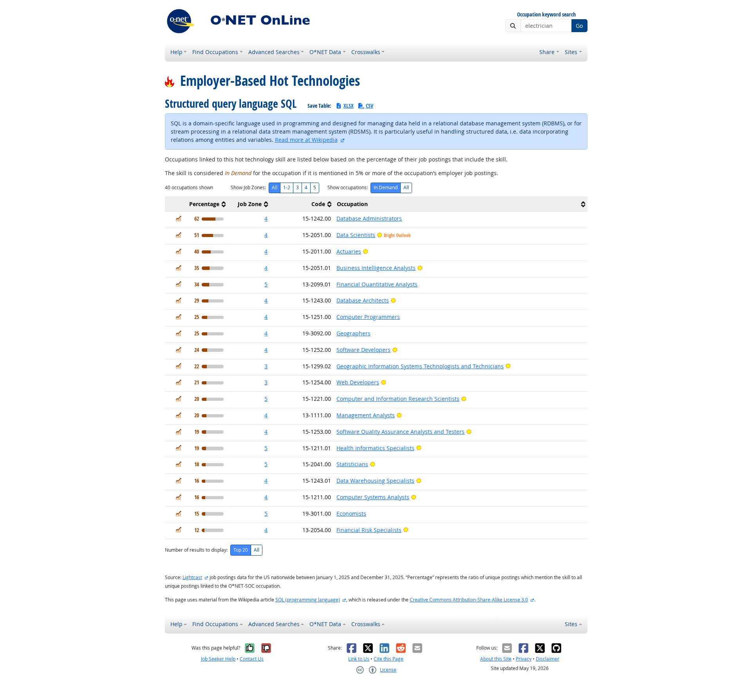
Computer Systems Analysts (372, 497)
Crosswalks (365, 52)
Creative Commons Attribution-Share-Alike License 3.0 (469, 599)
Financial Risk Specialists (368, 530)
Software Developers (363, 349)
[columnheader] (196, 204)
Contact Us (252, 659)
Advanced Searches (274, 52)
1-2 (286, 187)
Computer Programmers (368, 317)
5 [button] (266, 284)
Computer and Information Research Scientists (397, 398)
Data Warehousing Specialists (375, 480)
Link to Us (358, 659)
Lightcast (192, 577)
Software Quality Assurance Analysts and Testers (400, 431)
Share (547, 52)
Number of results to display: (196, 550)
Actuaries (348, 251)
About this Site (496, 659)
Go (579, 25)
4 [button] (266, 218)
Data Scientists (355, 235)
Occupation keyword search (546, 14)
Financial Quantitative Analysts (377, 284)
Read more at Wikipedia (306, 139)
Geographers (353, 333)
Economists (351, 513)
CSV (369, 105)
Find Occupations (215, 52)
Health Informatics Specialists (375, 448)
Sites (571, 52)
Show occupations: (347, 187)
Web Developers (357, 382)
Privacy (523, 659)
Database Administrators (369, 218)
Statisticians (352, 464)
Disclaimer (547, 659)
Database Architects (362, 300)
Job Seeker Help (218, 659)
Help (176, 52)
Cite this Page (388, 659)
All (274, 187)
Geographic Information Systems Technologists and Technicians (420, 366)
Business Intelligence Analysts (376, 268)
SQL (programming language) (307, 599)
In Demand (386, 187)
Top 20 (240, 550)
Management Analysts (365, 415)
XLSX (348, 105)
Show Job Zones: (248, 187)
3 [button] (266, 366)
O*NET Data (325, 52)
